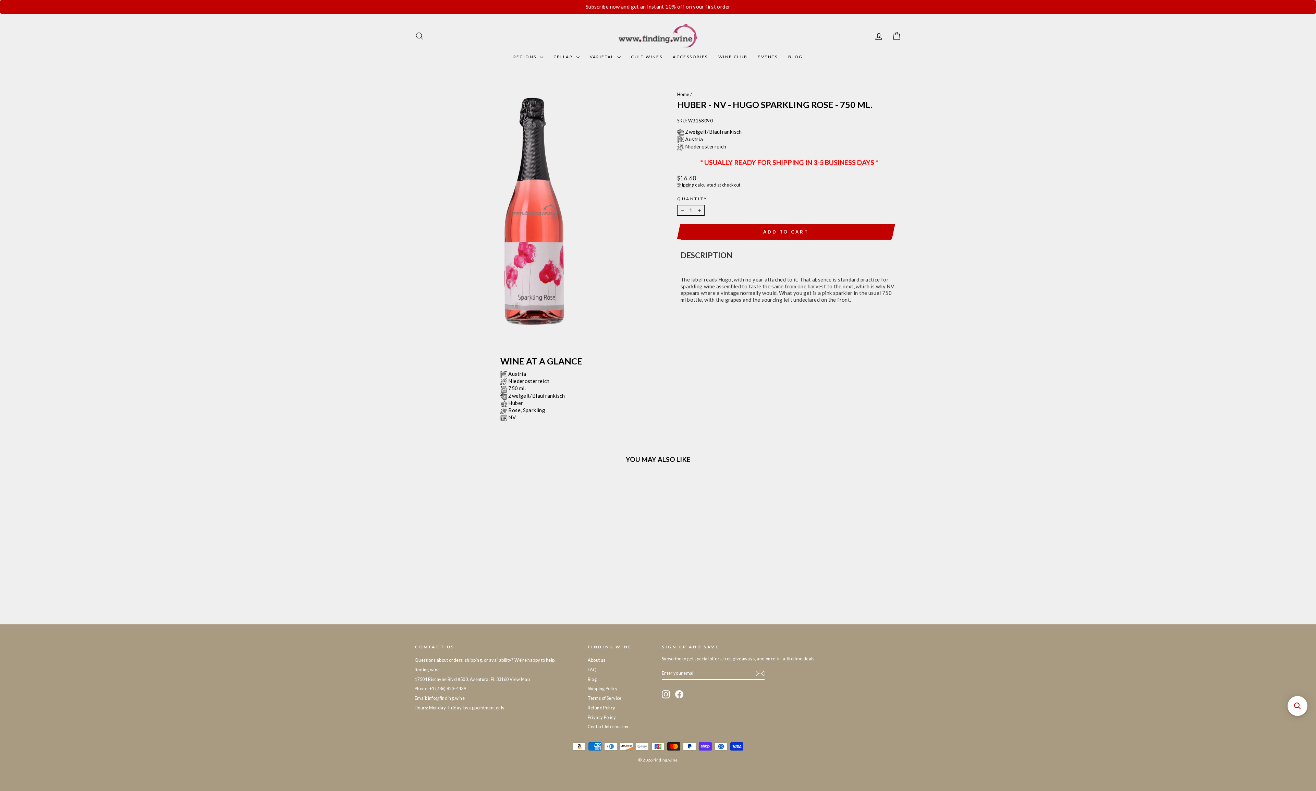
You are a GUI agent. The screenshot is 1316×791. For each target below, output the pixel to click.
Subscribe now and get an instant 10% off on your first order (658, 6)
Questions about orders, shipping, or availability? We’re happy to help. (485, 660)
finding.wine (427, 669)
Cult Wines (646, 56)
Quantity (692, 198)
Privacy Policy (602, 717)
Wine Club (733, 56)
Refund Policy (602, 707)
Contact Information (608, 726)
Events (768, 56)
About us (597, 660)
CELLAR (563, 56)
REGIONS (525, 56)
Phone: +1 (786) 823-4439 (440, 688)
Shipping (685, 185)
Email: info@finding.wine (440, 698)
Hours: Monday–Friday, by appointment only (459, 707)
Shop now (472, 559)
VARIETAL (603, 56)
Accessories (690, 56)
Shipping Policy (603, 688)
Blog (795, 56)
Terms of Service (605, 698)
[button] (1297, 706)
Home (683, 94)
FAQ (592, 669)
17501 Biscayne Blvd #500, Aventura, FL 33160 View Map (472, 679)
